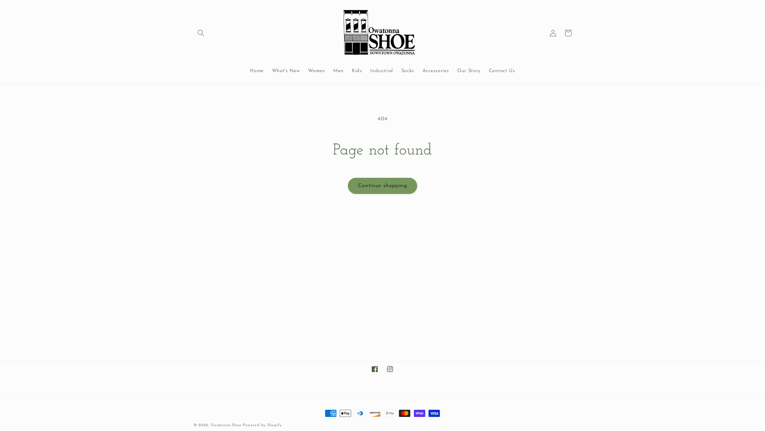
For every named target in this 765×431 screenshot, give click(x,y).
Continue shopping (382, 185)
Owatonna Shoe (226, 425)
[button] (201, 33)
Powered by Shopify (262, 425)
